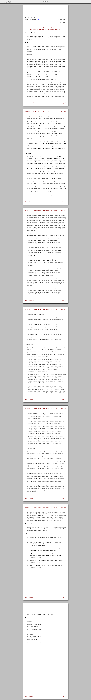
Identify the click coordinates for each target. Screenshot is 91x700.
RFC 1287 (51, 543)
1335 (39, 19)
